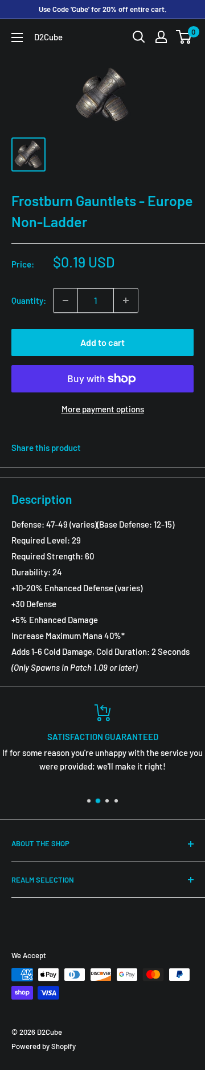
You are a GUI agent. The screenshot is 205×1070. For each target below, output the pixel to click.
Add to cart (102, 342)
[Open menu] (17, 37)
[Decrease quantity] (65, 300)
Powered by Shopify (43, 1046)
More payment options (103, 409)
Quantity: (28, 300)
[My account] (161, 37)
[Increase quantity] (126, 300)
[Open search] (139, 37)
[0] (184, 37)
